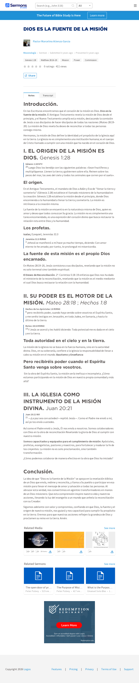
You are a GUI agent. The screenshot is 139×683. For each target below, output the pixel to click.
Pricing (73, 669)
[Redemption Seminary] (69, 622)
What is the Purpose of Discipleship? (108, 587)
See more (109, 528)
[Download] (50, 551)
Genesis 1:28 (30, 60)
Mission (65, 60)
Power (77, 60)
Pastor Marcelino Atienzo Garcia (51, 41)
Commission (91, 60)
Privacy (89, 669)
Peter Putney (32, 591)
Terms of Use (108, 669)
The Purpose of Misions (70, 587)
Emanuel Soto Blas (96, 591)
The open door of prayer (40, 587)
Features (57, 669)
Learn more (97, 15)
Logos (27, 669)
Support (129, 669)
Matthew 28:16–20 (49, 60)
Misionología (29, 52)
